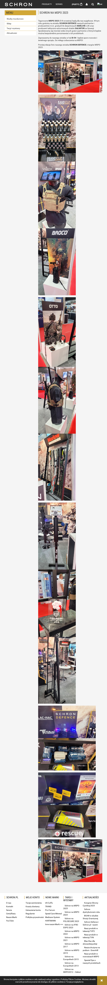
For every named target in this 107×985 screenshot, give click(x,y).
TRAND (48, 906)
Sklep (9, 23)
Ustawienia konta (33, 910)
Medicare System (52, 917)
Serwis (9, 910)
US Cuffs (49, 903)
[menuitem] (47, 4)
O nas (8, 903)
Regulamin (30, 913)
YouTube (10, 921)
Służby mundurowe (15, 19)
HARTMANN (50, 921)
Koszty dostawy (33, 906)
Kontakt (9, 906)
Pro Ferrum (50, 910)
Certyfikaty (11, 913)
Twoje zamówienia (34, 903)
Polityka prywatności (35, 917)
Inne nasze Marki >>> (54, 924)
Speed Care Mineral (53, 913)
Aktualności (12, 33)
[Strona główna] (20, 4)
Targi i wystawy (13, 28)
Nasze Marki (11, 917)
